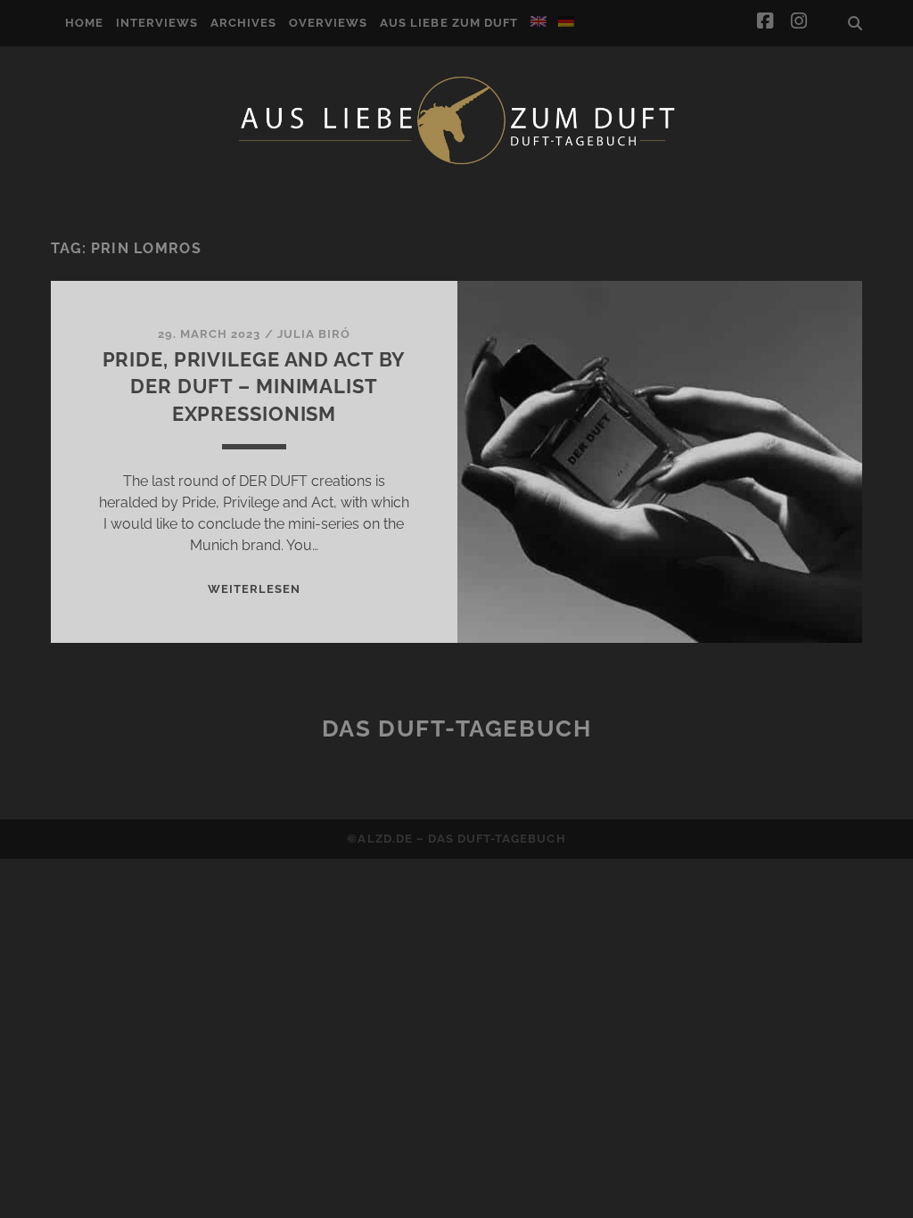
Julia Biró (313, 334)
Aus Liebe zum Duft (449, 22)
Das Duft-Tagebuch (457, 728)
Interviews (157, 22)
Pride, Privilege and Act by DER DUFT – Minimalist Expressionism (255, 387)
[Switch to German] (566, 21)
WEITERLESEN (254, 589)
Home (84, 22)
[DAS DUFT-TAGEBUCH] (456, 163)
